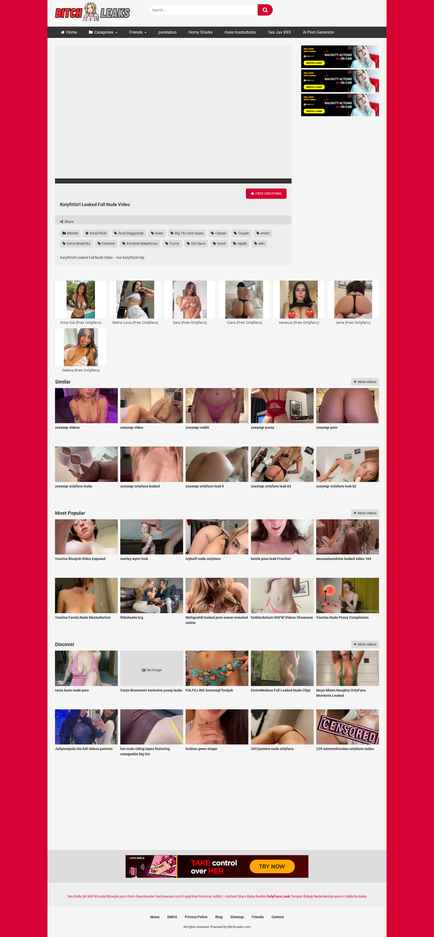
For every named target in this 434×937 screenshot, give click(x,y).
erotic (264, 233)
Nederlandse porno (329, 896)
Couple (243, 233)
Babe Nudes (256, 896)
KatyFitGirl (97, 233)
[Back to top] (417, 922)
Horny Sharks (200, 32)
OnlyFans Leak (278, 896)
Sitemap (237, 917)
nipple (242, 243)
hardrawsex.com (168, 896)
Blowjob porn (116, 896)
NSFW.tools (96, 896)
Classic (220, 233)
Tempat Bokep (302, 896)
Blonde (72, 233)
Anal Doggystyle (130, 233)
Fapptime (190, 896)
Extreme (108, 243)
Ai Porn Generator (318, 32)
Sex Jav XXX (279, 32)
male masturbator (240, 32)
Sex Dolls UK (77, 896)
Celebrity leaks (355, 896)
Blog (219, 917)
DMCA (172, 917)
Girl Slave (197, 243)
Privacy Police (196, 917)
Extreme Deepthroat (142, 243)
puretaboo (167, 32)
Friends (135, 32)
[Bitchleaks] (92, 13)
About (154, 917)
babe (158, 233)
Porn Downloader (141, 896)
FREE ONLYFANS (268, 194)
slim (261, 243)
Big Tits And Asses (188, 233)
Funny (174, 243)
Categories (103, 32)
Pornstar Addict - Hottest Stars (222, 896)
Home (71, 32)
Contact (278, 917)
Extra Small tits (78, 243)
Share (69, 222)
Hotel (221, 243)
